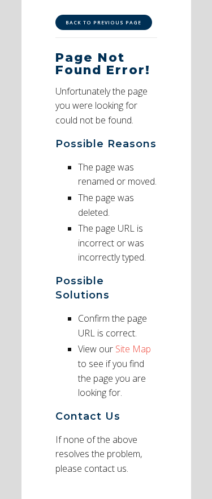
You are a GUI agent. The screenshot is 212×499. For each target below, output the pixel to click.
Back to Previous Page (103, 22)
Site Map (133, 349)
